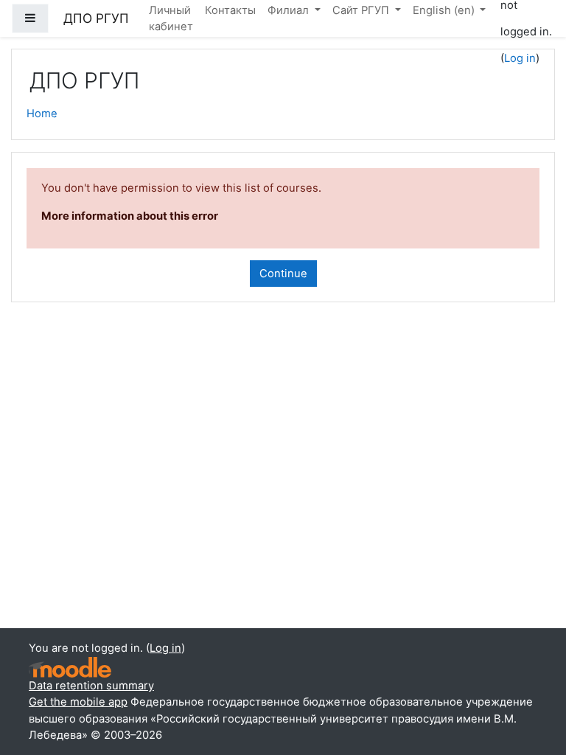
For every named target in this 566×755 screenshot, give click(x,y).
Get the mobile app (78, 702)
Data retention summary (91, 685)
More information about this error (129, 216)
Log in (520, 58)
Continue (283, 273)
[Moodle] (70, 667)
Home (42, 113)
